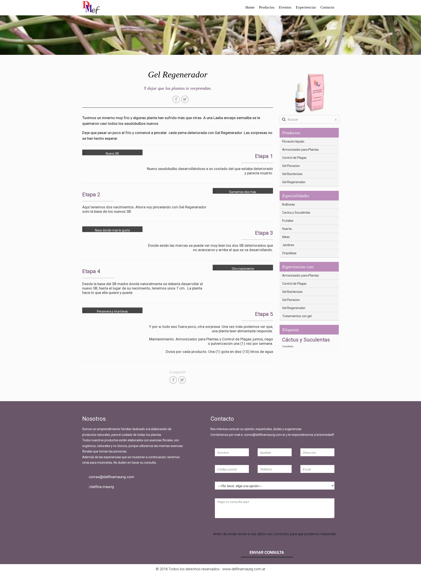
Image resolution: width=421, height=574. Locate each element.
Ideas (286, 237)
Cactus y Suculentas (296, 212)
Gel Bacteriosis (292, 174)
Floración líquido (293, 141)
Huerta (287, 229)
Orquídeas (289, 253)
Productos (267, 7)
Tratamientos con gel (297, 316)
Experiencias (306, 7)
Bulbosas (288, 204)
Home (250, 7)
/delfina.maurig (101, 487)
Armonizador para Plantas (300, 149)
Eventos (285, 7)
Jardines (288, 245)
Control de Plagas (294, 157)
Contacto (327, 7)
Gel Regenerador (293, 182)
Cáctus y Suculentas (306, 340)
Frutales (287, 220)
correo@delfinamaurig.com (111, 477)
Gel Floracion (291, 166)
